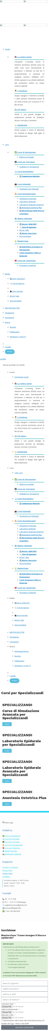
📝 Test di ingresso (27, 227)
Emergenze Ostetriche (27, 265)
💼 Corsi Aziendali (23, 184)
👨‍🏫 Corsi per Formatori (11, 842)
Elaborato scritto (7, 1015)
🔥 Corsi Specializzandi (25, 194)
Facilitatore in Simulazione (29, 167)
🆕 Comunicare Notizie (29, 176)
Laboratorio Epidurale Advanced (31, 205)
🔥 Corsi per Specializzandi (12, 845)
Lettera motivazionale (9, 1009)
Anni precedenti (25, 236)
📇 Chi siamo (20, 110)
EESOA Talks (24, 230)
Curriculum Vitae (7, 1004)
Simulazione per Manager (29, 189)
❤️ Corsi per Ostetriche (25, 261)
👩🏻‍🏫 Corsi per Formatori (25, 162)
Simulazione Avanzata (27, 198)
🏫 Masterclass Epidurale (11, 854)
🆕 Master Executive (28, 233)
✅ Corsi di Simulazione (25, 152)
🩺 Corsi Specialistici (24, 172)
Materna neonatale (26, 157)
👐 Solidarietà (21, 125)
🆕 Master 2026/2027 (28, 224)
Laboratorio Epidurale (27, 201)
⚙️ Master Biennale (23, 219)
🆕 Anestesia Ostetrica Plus (30, 208)
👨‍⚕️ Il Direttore (21, 91)
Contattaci (6, 876)
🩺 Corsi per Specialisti (11, 839)
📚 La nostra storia (23, 57)
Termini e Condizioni (10, 867)
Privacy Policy (7, 870)
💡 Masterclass (21, 241)
